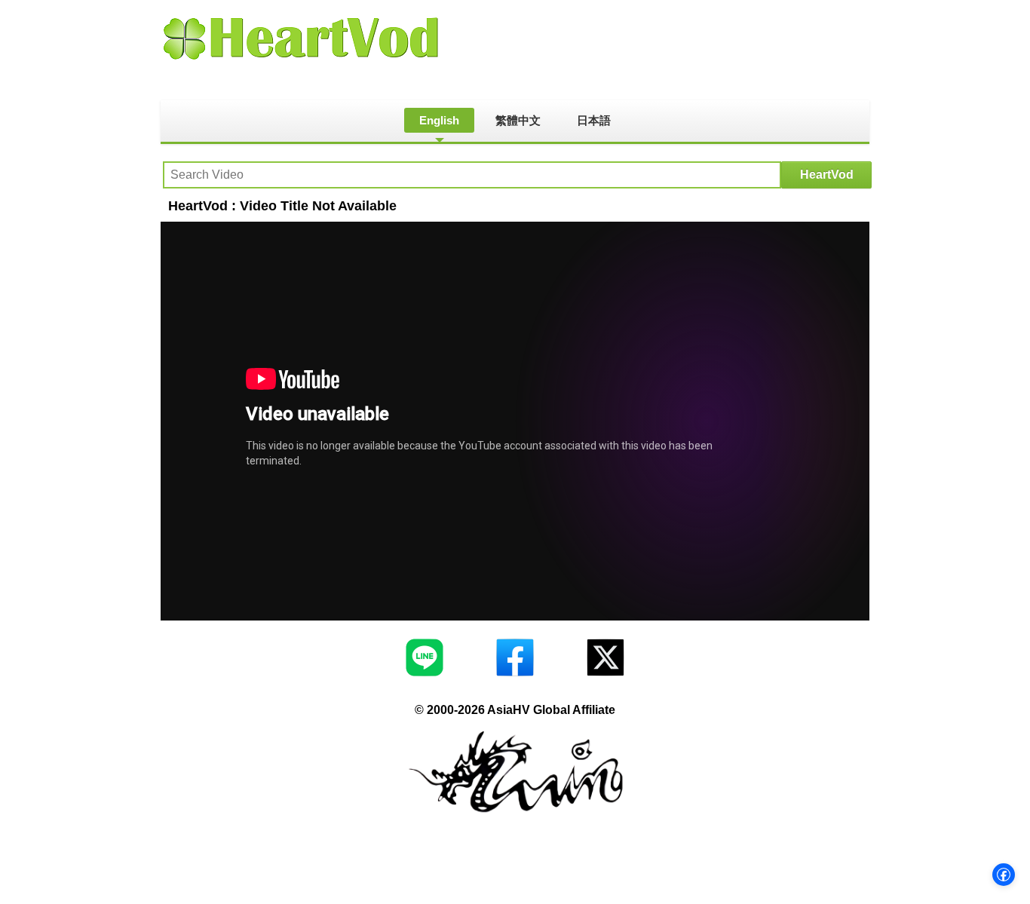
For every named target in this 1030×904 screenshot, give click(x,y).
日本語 (594, 120)
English (439, 120)
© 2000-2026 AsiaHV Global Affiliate (515, 709)
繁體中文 (518, 120)
